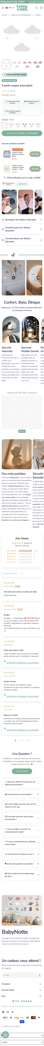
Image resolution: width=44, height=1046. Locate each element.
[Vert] (38, 125)
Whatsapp (22, 771)
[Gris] (24, 125)
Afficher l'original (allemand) (23, 663)
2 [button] (19, 740)
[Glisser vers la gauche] (7, 38)
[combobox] (22, 1035)
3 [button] (22, 740)
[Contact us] (5, 1034)
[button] (6, 91)
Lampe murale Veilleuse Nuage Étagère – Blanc (18, 167)
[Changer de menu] (2, 7)
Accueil (4, 15)
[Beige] (31, 125)
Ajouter (35, 154)
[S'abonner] (39, 975)
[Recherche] (36, 7)
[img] (9, 583)
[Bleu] (17, 125)
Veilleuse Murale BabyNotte (21, 15)
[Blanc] (4, 125)
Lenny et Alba (13, 1026)
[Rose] (11, 125)
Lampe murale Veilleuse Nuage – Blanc (18, 154)
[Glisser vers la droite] (36, 38)
